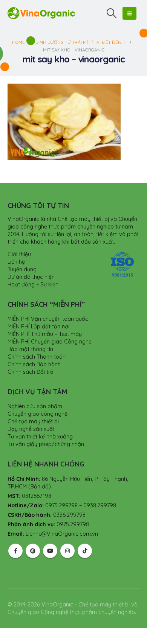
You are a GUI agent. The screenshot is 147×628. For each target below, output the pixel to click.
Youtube (50, 551)
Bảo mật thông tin (30, 349)
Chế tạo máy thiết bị (33, 421)
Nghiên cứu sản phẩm (35, 406)
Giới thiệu (19, 254)
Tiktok (85, 551)
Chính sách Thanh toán (37, 356)
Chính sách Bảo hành (34, 364)
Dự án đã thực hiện (31, 277)
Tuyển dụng (22, 269)
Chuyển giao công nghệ (37, 413)
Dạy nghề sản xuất (31, 429)
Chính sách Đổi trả (31, 371)
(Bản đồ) (39, 486)
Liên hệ (16, 261)
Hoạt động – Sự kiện (33, 284)
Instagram (67, 551)
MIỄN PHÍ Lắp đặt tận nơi (38, 326)
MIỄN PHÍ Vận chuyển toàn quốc (48, 319)
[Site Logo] (41, 13)
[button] (112, 13)
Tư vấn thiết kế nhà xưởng (40, 436)
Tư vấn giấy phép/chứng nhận (46, 444)
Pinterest (33, 551)
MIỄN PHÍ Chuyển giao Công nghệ (50, 341)
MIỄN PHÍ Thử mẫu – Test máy (45, 334)
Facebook (15, 551)
